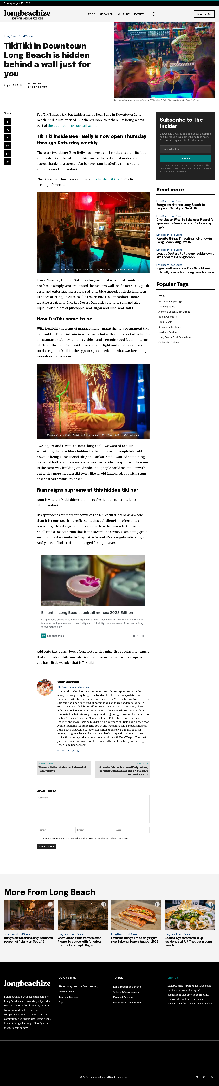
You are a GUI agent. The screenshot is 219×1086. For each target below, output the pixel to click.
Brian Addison (38, 87)
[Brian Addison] (45, 715)
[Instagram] (63, 750)
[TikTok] (73, 750)
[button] (154, 14)
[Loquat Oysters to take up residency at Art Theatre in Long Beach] (190, 915)
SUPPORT (173, 978)
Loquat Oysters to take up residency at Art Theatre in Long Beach (188, 942)
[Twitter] (7, 129)
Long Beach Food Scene (18, 36)
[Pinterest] (7, 137)
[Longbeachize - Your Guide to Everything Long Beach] (27, 14)
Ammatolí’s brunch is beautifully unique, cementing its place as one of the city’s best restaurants (123, 771)
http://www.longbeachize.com (73, 687)
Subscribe (185, 158)
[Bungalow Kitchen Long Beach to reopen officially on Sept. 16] (29, 915)
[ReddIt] (7, 145)
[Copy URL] (7, 161)
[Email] (7, 153)
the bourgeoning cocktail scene (72, 126)
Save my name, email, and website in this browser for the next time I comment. (85, 838)
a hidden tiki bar (108, 179)
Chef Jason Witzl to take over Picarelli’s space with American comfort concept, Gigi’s (185, 223)
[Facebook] (7, 121)
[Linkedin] (68, 750)
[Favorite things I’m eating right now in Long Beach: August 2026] (136, 915)
